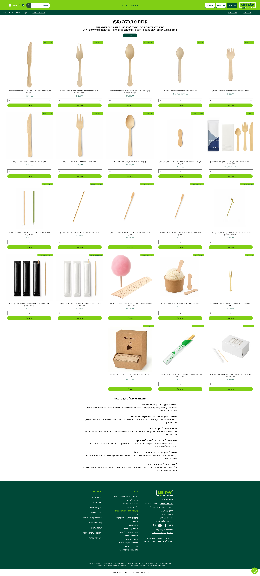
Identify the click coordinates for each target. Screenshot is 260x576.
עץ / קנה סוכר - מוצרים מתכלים (126, 510)
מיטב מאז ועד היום (131, 546)
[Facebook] (165, 525)
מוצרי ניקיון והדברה (131, 528)
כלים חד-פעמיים (132, 507)
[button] (22, 5)
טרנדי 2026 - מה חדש (130, 503)
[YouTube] (160, 525)
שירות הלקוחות (166, 503)
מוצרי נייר (134, 521)
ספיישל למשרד (132, 500)
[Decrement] (251, 100)
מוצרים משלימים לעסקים (129, 532)
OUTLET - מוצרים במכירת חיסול (126, 496)
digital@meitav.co (164, 521)
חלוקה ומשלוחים (96, 507)
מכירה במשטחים (132, 539)
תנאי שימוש (97, 502)
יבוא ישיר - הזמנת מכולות (128, 542)
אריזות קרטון (133, 525)
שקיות (136, 514)
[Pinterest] (154, 525)
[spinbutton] (231, 100)
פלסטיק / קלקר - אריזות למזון (127, 518)
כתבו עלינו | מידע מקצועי (92, 517)
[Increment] (210, 100)
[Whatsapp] (171, 525)
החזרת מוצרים (96, 512)
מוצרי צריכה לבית (131, 535)
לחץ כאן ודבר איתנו (152, 541)
